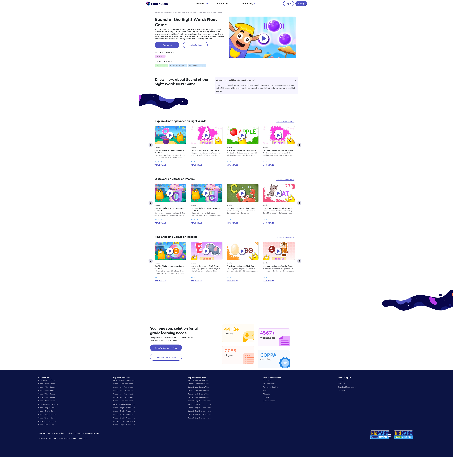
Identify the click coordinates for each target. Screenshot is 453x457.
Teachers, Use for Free (166, 357)
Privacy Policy (58, 433)
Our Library (247, 3)
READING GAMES (178, 66)
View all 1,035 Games (285, 122)
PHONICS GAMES (197, 66)
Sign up (301, 3)
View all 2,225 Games (285, 180)
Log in (288, 3)
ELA (174, 12)
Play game (167, 45)
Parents (200, 3)
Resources (159, 12)
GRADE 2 (160, 56)
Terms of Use (45, 433)
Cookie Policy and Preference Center (82, 433)
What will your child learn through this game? (235, 80)
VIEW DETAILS (160, 165)
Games (168, 12)
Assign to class (195, 45)
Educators (222, 3)
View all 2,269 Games (285, 237)
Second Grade (183, 12)
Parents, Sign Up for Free (166, 348)
